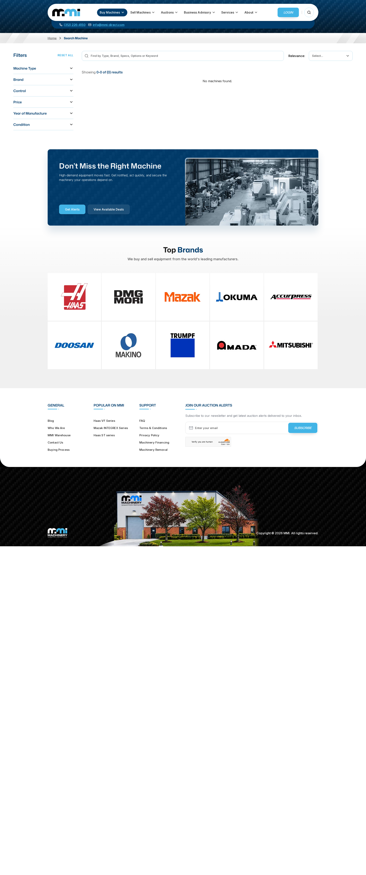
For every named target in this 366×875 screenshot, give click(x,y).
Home (52, 38)
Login (288, 12)
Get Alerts (72, 209)
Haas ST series (104, 435)
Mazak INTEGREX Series (111, 428)
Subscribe (302, 428)
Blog (51, 421)
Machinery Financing (154, 442)
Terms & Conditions (153, 428)
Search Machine (76, 38)
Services (227, 12)
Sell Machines (140, 12)
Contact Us (55, 442)
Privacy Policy (149, 435)
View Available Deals (109, 209)
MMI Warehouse (59, 435)
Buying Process (59, 450)
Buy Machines (110, 12)
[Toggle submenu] (123, 12)
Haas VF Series (104, 421)
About (248, 12)
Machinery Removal (153, 450)
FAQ (142, 421)
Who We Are (56, 428)
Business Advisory (197, 12)
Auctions (167, 12)
